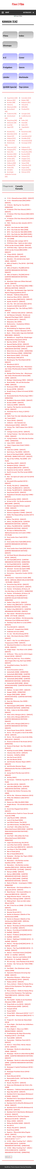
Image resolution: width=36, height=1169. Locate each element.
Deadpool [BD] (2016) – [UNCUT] (18, 467)
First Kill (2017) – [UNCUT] (15, 627)
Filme (5, 36)
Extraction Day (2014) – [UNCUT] (18, 584)
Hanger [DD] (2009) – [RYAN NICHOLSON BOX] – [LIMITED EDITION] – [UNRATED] (18, 696)
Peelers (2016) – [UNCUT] (15, 982)
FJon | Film (18, 4)
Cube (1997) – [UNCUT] (14, 443)
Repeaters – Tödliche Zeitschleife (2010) (20, 1089)
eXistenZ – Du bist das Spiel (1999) (18, 569)
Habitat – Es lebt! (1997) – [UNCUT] (18, 690)
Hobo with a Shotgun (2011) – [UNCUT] (20, 714)
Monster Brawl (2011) (14, 912)
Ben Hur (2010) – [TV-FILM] (16, 342)
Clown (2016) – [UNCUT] (15, 420)
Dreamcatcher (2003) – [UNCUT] (17, 499)
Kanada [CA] (10, 131)
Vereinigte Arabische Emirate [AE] (10, 174)
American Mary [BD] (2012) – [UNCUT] (19, 299)
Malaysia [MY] (11, 138)
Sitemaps (7, 45)
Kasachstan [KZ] (26, 131)
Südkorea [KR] (11, 163)
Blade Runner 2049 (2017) (15, 357)
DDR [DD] (24, 107)
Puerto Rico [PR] (26, 152)
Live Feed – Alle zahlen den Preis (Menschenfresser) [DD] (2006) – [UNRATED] (17, 838)
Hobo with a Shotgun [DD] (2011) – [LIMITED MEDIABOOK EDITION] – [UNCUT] (17, 726)
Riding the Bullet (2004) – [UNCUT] (18, 1123)
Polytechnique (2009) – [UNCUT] (17, 1006)
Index (21, 36)
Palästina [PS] (25, 147)
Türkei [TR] (10, 167)
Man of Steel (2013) (13, 851)
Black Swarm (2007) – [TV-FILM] (17, 355)
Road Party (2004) (13, 1130)
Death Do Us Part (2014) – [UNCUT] (18, 470)
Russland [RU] (25, 154)
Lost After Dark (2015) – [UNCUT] (18, 845)
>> (11, 1157)
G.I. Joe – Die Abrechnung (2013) (17, 634)
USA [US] (9, 170)
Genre (21, 67)
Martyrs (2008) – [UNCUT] (15, 872)
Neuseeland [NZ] (26, 140)
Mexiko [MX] (11, 140)
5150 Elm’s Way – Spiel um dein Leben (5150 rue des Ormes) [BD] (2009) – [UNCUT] (18, 250)
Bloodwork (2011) (13, 364)
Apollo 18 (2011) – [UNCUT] (16, 301)
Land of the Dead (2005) (15, 820)
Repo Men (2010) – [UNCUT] (16, 1092)
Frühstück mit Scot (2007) (15, 631)
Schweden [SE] (11, 156)
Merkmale (23, 77)
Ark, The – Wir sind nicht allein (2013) (19, 304)
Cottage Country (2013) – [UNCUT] (18, 432)
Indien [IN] (24, 120)
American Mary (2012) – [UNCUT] (18, 297)
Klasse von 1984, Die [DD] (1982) (18, 802)
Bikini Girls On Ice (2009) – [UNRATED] (20, 351)
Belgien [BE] (25, 100)
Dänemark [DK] (11, 107)
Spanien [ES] (11, 161)
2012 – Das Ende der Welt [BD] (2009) (19, 232)
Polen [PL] (10, 152)
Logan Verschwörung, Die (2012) (17, 842)
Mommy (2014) (12, 910)
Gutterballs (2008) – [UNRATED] (17, 672)
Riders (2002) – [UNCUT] (15, 1121)
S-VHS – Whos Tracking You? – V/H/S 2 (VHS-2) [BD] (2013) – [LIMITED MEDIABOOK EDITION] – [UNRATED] (18, 1143)
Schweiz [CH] (25, 156)
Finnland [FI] (25, 109)
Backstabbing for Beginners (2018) (18, 328)
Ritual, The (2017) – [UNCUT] (16, 1127)
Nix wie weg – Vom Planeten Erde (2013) (20, 961)
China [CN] (24, 104)
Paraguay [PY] (11, 149)
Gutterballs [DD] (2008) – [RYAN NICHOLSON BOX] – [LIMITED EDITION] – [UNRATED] (18, 685)
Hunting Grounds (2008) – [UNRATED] (19, 750)
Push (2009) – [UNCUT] (14, 1038)
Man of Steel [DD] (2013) (15, 854)
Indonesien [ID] (11, 122)
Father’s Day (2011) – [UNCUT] (17, 602)
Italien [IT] (24, 125)
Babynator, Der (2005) (14, 322)
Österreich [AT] (11, 147)
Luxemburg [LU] (26, 136)
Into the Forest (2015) (14, 757)
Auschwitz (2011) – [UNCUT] (16, 319)
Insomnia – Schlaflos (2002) (16, 755)
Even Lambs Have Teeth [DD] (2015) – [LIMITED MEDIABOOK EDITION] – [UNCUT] (18, 550)
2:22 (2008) (10, 238)
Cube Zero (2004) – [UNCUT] (16, 450)
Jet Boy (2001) (12, 777)
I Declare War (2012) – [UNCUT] (17, 753)
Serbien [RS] (11, 158)
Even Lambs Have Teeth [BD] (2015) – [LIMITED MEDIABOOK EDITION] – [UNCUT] (18, 544)
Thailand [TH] (11, 165)
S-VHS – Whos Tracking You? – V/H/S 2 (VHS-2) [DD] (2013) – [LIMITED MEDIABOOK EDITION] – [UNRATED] (18, 1150)
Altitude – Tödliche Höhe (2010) (17, 295)
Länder (6, 77)
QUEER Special (10, 87)
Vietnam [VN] (25, 172)
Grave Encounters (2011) (15, 670)
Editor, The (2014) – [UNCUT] (16, 519)
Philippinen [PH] (26, 149)
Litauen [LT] (10, 136)
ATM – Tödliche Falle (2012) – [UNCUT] (19, 313)
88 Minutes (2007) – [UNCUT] (16, 256)
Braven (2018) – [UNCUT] (15, 389)
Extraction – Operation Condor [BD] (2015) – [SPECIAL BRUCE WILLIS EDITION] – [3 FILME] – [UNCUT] (19, 580)
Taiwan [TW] (25, 163)
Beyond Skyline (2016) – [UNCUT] (18, 344)
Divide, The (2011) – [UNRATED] (17, 485)
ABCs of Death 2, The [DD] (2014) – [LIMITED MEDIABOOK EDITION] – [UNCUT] (17, 277)
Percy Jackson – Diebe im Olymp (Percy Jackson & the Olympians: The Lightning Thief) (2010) (19, 986)
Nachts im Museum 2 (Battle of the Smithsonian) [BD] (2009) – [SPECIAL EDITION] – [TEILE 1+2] (17, 921)
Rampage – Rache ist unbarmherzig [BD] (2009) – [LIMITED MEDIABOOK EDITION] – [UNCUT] (19, 1056)
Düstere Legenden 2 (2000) (16, 510)
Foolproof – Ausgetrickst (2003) (17, 629)
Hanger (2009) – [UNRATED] (16, 692)
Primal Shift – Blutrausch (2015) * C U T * (20, 1013)
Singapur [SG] (25, 158)
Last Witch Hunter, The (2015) (17, 822)
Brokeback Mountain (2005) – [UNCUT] (19, 400)
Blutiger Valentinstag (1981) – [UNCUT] (20, 380)
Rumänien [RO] (11, 154)
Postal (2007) (11, 1011)
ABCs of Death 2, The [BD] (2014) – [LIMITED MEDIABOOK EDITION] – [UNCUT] (17, 270)
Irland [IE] (24, 122)
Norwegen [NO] (26, 143)
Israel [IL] (9, 125)
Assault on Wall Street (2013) (16, 306)
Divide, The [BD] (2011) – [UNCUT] (18, 488)
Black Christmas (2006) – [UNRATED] (19, 353)
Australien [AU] (26, 98)
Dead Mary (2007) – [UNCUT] (16, 463)
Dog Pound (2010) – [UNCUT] (16, 492)
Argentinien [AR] (12, 98)
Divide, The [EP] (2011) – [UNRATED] (19, 490)
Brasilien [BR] (11, 102)
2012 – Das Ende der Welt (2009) (17, 227)
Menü (7, 12)
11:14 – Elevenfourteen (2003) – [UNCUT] (20, 198)
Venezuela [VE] (26, 170)
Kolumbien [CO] (12, 134)
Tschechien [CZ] (26, 165)
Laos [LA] (24, 134)
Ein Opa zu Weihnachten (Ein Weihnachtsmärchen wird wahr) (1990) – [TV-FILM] (18, 532)
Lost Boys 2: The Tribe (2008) (16, 849)
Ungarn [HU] (25, 167)
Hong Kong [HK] (12, 120)
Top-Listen (24, 87)
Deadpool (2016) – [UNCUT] (16, 465)
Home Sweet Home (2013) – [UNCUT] (19, 730)
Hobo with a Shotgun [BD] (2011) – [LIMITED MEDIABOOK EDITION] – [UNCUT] (17, 719)
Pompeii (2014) (12, 1009)
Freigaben (7, 67)
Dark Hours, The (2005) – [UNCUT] (18, 452)
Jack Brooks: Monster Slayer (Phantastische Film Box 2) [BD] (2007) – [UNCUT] (18, 768)
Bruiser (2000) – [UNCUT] (15, 402)
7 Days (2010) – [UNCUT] (15, 254)
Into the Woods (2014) (14, 759)
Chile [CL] (10, 104)
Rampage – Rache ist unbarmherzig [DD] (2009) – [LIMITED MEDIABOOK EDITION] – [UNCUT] (19, 1062)
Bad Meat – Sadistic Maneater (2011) (19, 331)
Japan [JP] (10, 127)
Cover (21, 57)
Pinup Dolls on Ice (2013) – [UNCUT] (18, 1004)
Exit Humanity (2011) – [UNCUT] (17, 571)
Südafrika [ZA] (25, 161)
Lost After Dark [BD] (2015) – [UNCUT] (20, 847)
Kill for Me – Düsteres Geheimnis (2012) (20, 795)
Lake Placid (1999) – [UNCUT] (16, 818)
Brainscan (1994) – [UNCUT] (16, 387)
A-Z (4, 57)
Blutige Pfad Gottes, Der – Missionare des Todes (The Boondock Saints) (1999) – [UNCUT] (19, 369)
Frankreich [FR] (11, 113)
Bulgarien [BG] (25, 102)
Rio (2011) (10, 1125)
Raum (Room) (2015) (14, 1076)
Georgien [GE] (25, 113)
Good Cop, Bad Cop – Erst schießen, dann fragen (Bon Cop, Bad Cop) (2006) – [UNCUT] (18, 660)
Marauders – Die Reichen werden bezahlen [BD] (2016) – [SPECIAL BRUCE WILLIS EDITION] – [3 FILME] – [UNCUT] (18, 867)
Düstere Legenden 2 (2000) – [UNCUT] (19, 512)
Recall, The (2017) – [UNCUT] (16, 1083)
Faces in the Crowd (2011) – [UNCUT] (19, 587)
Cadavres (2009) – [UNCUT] (16, 405)
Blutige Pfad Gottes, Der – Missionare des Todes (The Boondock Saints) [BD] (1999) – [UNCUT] (18, 375)
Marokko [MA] (25, 138)
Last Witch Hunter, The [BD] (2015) (18, 824)
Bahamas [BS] (11, 100)
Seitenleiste (27, 12)
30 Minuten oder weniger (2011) (17, 241)
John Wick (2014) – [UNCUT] (16, 784)
